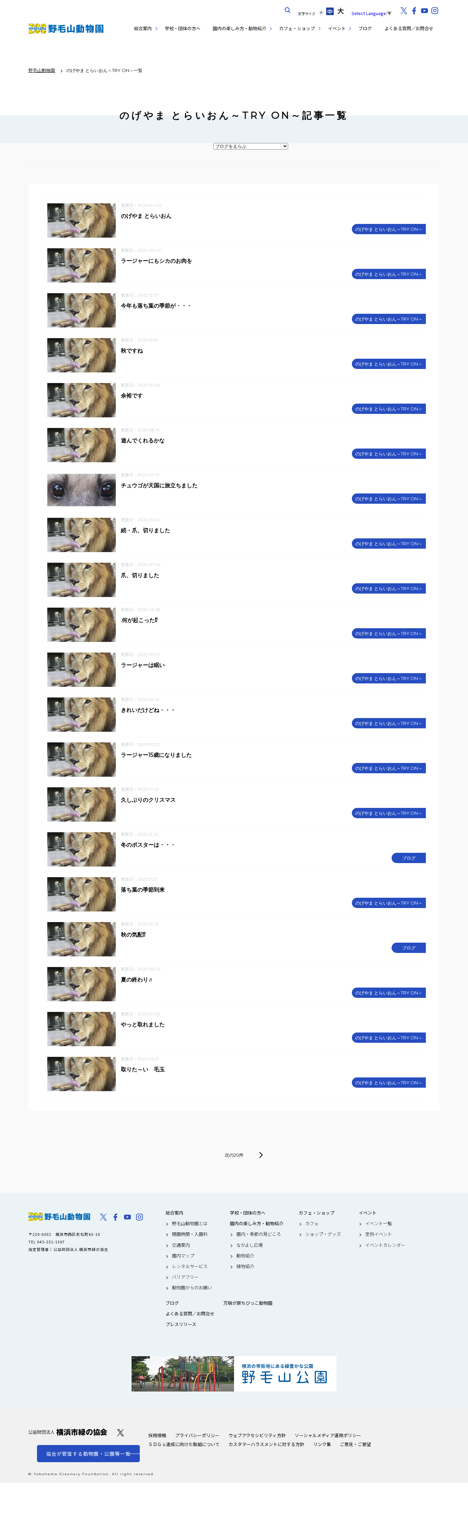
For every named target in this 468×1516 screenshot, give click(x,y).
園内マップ (183, 1256)
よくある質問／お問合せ (408, 28)
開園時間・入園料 (190, 1234)
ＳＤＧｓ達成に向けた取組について (184, 1444)
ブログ (365, 28)
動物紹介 (245, 1256)
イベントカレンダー (385, 1245)
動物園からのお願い (192, 1288)
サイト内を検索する (288, 10)
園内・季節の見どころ (258, 1234)
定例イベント (378, 1234)
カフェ (312, 1223)
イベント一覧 (378, 1223)
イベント (337, 28)
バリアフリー (185, 1277)
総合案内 (143, 28)
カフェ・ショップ (297, 28)
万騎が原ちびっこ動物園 (247, 1303)
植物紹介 (245, 1266)
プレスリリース (180, 1324)
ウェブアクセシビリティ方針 (257, 1435)
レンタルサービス (190, 1266)
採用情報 (157, 1435)
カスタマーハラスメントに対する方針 (266, 1444)
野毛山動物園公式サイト (66, 29)
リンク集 (322, 1444)
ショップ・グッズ (323, 1234)
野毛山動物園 (59, 1216)
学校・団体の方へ (182, 28)
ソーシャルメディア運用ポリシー (328, 1435)
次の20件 (234, 1155)
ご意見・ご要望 (355, 1444)
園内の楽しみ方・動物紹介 (239, 28)
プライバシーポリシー (197, 1435)
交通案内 (181, 1245)
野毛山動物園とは (190, 1223)
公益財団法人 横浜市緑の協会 (67, 1432)
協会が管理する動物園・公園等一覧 (88, 1453)
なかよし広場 (249, 1245)
